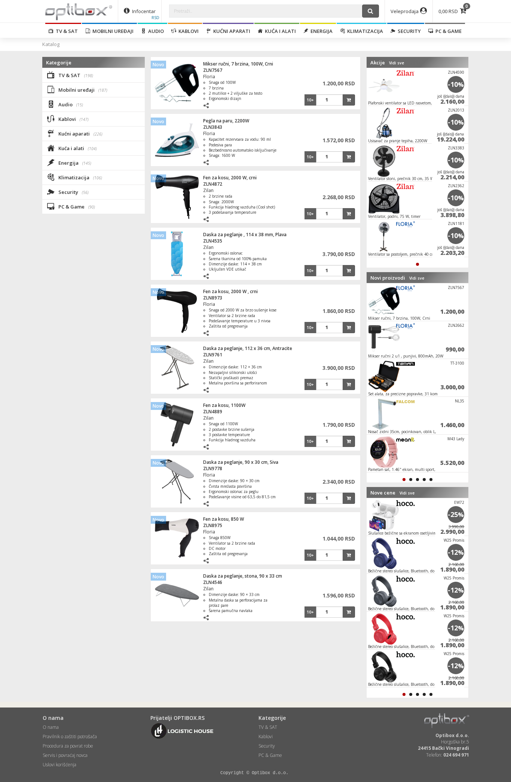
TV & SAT (65, 31)
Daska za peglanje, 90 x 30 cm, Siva (240, 462)
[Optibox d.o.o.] (79, 11)
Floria (209, 76)
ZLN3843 (212, 127)
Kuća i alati (279, 31)
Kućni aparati (230, 31)
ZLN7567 (212, 70)
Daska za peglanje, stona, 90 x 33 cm (242, 576)
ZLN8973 (212, 298)
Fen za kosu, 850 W (223, 519)
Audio (155, 31)
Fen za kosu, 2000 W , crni (230, 291)
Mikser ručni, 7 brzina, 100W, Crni (238, 64)
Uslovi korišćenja (59, 764)
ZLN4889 (212, 411)
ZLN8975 (212, 525)
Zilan (208, 190)
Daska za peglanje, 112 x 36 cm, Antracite (247, 348)
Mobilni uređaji (112, 31)
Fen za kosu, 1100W (224, 405)
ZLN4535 (212, 241)
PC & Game (447, 31)
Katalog (50, 44)
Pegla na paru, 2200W (226, 121)
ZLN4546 (212, 582)
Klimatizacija (364, 31)
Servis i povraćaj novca (65, 755)
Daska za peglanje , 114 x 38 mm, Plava (245, 234)
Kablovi (187, 31)
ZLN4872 (212, 184)
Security (408, 31)
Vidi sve (396, 63)
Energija (320, 31)
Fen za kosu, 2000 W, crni (230, 177)
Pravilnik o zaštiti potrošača (70, 736)
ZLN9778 (212, 468)
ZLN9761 (212, 355)
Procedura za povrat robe (68, 746)
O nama (51, 727)
